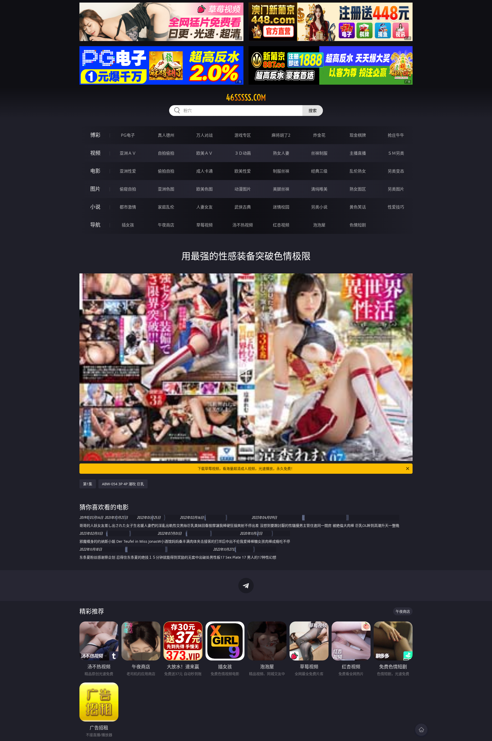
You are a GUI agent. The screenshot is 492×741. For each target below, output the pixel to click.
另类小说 (319, 207)
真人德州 (166, 135)
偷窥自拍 (128, 189)
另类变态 (396, 171)
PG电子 (128, 135)
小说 (95, 206)
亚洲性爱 (128, 171)
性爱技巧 (396, 207)
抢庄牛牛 (396, 135)
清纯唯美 (319, 189)
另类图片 (396, 189)
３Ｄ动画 (242, 153)
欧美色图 (204, 189)
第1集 (87, 483)
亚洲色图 (166, 189)
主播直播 (358, 153)
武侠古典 (242, 207)
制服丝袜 (281, 171)
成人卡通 (204, 171)
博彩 (95, 135)
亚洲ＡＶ (128, 153)
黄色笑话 (358, 207)
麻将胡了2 (281, 135)
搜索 (313, 110)
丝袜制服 (319, 153)
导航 (95, 224)
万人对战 (204, 135)
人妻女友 (204, 207)
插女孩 (128, 225)
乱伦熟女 (358, 171)
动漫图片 (242, 189)
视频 (95, 153)
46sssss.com (246, 97)
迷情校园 (281, 207)
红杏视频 (281, 225)
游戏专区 (242, 135)
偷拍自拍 (166, 171)
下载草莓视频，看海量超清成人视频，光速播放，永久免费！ (246, 468)
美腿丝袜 (281, 189)
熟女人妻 (281, 153)
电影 (95, 170)
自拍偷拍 (166, 153)
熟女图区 (358, 189)
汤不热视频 (242, 225)
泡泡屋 (319, 225)
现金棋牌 (358, 135)
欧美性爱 (242, 171)
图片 (95, 188)
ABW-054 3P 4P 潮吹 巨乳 (123, 483)
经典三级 (319, 171)
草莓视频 (204, 225)
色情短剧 (358, 225)
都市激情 (128, 207)
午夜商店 (166, 225)
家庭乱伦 (166, 207)
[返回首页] (421, 730)
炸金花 (319, 135)
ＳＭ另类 (396, 153)
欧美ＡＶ (204, 153)
